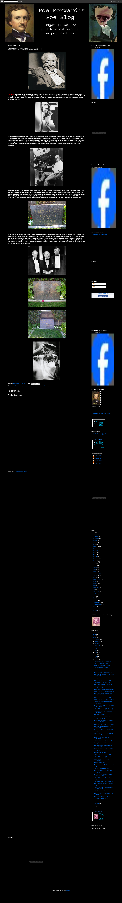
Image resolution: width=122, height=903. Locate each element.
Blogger (68, 890)
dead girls (95, 546)
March (96, 659)
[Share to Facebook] (37, 384)
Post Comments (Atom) (21, 471)
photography (96, 587)
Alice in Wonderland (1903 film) (102, 757)
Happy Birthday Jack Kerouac (102, 743)
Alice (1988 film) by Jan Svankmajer (103, 687)
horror (39, 385)
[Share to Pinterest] (39, 384)
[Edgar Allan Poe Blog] (103, 98)
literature (46, 385)
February (97, 801)
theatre (95, 606)
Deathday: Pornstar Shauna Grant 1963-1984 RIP (103, 694)
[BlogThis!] (34, 384)
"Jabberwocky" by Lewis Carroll (102, 661)
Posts (95, 284)
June (96, 652)
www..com (98, 418)
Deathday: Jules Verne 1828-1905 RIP (104, 689)
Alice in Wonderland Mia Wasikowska (104, 691)
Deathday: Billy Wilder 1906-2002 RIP (104, 672)
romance (59, 385)
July (96, 650)
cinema (24, 385)
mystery (54, 385)
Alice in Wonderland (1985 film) (102, 697)
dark (94, 544)
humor (42, 385)
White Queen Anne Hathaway (102, 665)
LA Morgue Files (97, 573)
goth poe (95, 562)
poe (94, 589)
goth (94, 560)
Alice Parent (98, 455)
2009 (94, 806)
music (94, 581)
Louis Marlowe (98, 460)
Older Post (82, 469)
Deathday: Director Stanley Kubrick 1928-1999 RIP (103, 775)
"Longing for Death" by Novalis (102, 682)
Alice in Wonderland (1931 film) (102, 754)
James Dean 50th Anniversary (101, 445)
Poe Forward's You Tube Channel (101, 413)
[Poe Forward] (104, 227)
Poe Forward (98, 463)
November (97, 641)
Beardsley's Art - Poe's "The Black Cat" (104, 724)
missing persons (97, 579)
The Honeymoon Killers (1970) (102, 768)
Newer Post (11, 469)
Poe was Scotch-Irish (99, 714)
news (94, 585)
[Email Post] (28, 383)
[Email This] (32, 384)
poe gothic (95, 593)
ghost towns (96, 558)
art (93, 532)
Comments (97, 287)
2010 (94, 637)
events (94, 552)
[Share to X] (35, 384)
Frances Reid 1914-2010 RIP (102, 752)
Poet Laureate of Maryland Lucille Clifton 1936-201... (103, 746)
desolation (95, 550)
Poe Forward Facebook (97, 167)
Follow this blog (102, 296)
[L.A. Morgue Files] (103, 385)
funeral (95, 554)
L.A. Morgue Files (96, 332)
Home (47, 469)
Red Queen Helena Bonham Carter (103, 678)
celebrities (14, 385)
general (31, 385)
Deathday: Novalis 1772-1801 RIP (103, 684)
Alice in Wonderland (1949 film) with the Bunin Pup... (103, 734)
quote (94, 597)
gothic (94, 564)
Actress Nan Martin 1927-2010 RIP (103, 740)
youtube (95, 610)
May (96, 654)
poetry (94, 595)
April (96, 657)
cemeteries (19, 385)
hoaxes (95, 567)
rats (94, 598)
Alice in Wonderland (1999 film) (102, 680)
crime (94, 542)
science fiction (96, 602)
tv (93, 608)
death (28, 385)
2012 (94, 632)
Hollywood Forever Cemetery (101, 817)
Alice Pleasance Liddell (100, 791)
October (97, 643)
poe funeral (96, 591)
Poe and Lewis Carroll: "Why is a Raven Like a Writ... (102, 717)
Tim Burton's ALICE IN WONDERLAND (104, 781)
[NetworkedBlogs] (103, 293)
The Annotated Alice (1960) (101, 667)
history (35, 385)
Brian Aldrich (98, 458)
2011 (94, 635)
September (98, 645)
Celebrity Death (101, 424)
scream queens (97, 604)
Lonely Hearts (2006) (99, 762)
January (97, 803)
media (50, 385)
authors (95, 534)
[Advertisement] (47, 452)
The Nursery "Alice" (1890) (101, 663)
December (97, 639)
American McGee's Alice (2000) (102, 670)
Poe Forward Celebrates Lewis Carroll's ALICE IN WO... (102, 797)
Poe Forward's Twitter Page (100, 234)
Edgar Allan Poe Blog (96, 47)
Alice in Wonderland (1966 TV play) (103, 709)
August (96, 648)
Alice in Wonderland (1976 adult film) (104, 699)
